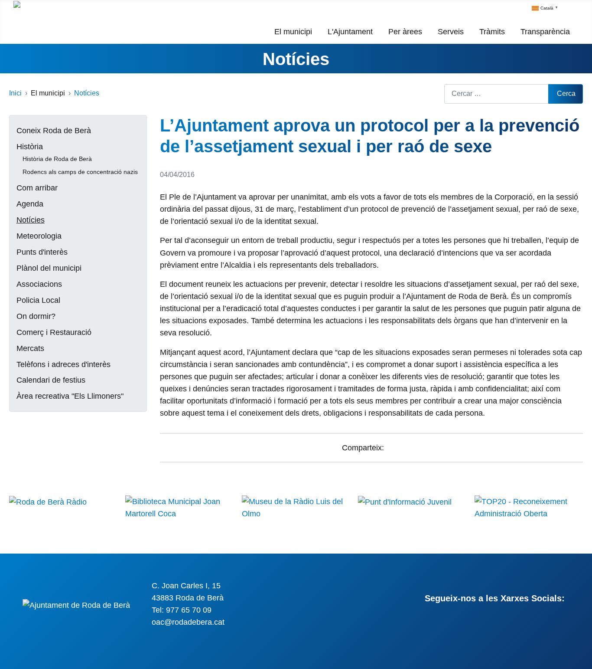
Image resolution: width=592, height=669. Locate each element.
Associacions (39, 284)
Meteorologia (39, 236)
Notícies (296, 59)
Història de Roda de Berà (57, 158)
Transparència (545, 31)
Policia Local (38, 300)
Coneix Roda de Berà (53, 130)
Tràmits (492, 31)
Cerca (566, 93)
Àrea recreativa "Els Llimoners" (70, 396)
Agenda (29, 204)
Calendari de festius (50, 380)
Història (29, 146)
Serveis (451, 31)
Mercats (30, 348)
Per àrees (405, 31)
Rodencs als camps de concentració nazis (80, 171)
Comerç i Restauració (53, 332)
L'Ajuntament (350, 31)
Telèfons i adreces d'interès (63, 364)
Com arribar (37, 188)
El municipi (293, 31)
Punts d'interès (42, 252)
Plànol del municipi (48, 268)
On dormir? (35, 316)
